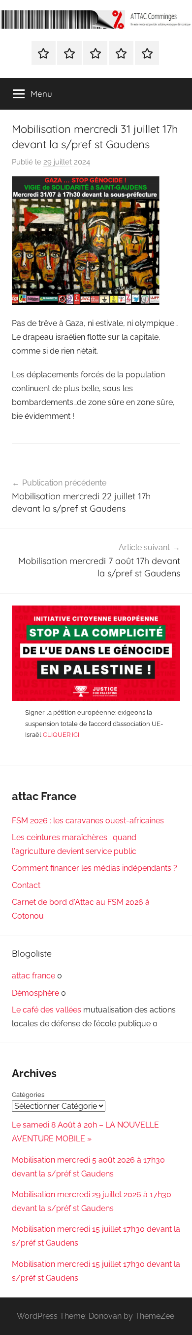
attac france (33, 975)
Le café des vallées (46, 1009)
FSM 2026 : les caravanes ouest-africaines (88, 820)
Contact (26, 885)
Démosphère (35, 993)
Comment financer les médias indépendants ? (94, 868)
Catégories (28, 1094)
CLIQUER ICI (61, 734)
